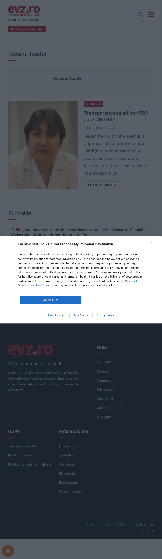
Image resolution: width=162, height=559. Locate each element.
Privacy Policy (105, 315)
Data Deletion (57, 315)
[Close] (154, 244)
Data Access (81, 315)
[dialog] (81, 279)
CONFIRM (50, 299)
